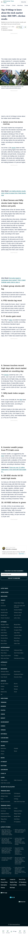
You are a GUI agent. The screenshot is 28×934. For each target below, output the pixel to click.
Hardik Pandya (4, 612)
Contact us (12, 879)
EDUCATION (4, 669)
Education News (18, 677)
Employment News (18, 674)
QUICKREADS (4, 769)
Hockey (2, 751)
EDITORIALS (4, 734)
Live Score (3, 605)
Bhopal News (17, 624)
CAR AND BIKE (4, 737)
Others (2, 753)
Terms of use (22, 879)
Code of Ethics (22, 885)
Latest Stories (5, 827)
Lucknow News (17, 635)
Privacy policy (4, 882)
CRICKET (3, 600)
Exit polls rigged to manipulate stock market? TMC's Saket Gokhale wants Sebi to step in (13, 280)
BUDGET (3, 718)
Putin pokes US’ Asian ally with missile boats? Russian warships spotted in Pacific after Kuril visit (7, 841)
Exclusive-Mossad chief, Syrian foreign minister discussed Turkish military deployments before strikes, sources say (6, 870)
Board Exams (17, 671)
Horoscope (3, 665)
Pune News (16, 640)
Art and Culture (4, 683)
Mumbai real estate (5, 801)
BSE (2, 456)
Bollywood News (5, 650)
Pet (1, 694)
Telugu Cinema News (6, 655)
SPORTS (3, 745)
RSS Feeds (12, 887)
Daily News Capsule (6, 574)
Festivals (16, 686)
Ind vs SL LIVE (17, 615)
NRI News (3, 821)
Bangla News (17, 816)
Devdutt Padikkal (18, 609)
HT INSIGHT (4, 761)
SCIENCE (3, 726)
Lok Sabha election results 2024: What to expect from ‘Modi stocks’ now (13, 193)
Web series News (5, 658)
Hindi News (17, 819)
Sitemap (3, 887)
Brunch (16, 683)
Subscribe (23, 2)
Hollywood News (18, 650)
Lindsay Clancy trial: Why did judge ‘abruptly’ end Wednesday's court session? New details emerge (20, 841)
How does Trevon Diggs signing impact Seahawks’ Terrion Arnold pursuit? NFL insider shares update (7, 832)
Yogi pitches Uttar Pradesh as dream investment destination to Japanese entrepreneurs (19, 851)
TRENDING (3, 702)
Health (2, 689)
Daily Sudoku (4, 780)
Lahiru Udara (17, 618)
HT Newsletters (22, 882)
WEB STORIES (4, 698)
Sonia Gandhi (17, 796)
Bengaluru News (5, 624)
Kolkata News (4, 635)
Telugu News (4, 819)
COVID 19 (3, 773)
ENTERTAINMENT (5, 647)
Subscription (4, 885)
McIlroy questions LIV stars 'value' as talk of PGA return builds (20, 831)
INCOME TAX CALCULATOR (8, 786)
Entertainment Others (19, 658)
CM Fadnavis (17, 793)
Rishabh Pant (4, 615)
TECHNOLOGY (4, 741)
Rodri (2, 799)
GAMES (3, 777)
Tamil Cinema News (18, 653)
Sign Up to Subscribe (14, 578)
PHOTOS (3, 710)
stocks (14, 147)
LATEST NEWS (4, 588)
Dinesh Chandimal (5, 618)
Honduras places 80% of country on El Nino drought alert (7, 859)
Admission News (5, 671)
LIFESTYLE (3, 681)
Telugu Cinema (17, 813)
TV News (16, 655)
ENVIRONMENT (5, 722)
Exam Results (4, 677)
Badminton (3, 748)
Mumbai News (4, 638)
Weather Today (13, 882)
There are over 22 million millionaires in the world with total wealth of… (13, 469)
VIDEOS (3, 714)
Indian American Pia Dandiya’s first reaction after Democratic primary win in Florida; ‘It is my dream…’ (20, 870)
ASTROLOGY (4, 662)
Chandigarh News (5, 627)
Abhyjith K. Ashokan (8, 30)
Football (16, 748)
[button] (2, 2)
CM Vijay (16, 799)
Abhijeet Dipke (4, 796)
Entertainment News (6, 816)
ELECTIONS (4, 765)
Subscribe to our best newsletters (14, 570)
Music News (4, 653)
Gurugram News (18, 630)
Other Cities (17, 643)
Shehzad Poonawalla (6, 793)
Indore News (4, 632)
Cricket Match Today (19, 603)
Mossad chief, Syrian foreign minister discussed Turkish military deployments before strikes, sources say (20, 860)
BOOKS (3, 757)
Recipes (16, 689)
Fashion (2, 686)
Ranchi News (4, 643)
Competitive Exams (5, 674)
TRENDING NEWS (5, 790)
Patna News (4, 640)
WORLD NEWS (4, 592)
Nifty (20, 399)
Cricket (13, 5)
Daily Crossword (18, 780)
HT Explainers (17, 821)
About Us (3, 879)
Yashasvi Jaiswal (18, 612)
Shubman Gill (4, 609)
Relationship (4, 691)
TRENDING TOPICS (5, 805)
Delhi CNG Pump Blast (19, 801)
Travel (15, 691)
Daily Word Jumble (5, 783)
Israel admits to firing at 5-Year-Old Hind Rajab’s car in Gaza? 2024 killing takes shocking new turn (7, 850)
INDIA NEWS (4, 596)
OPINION (3, 730)
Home (2, 5)
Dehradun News (18, 627)
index (10, 320)
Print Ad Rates (13, 885)
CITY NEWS (4, 622)
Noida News (17, 638)
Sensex (6, 375)
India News (20, 5)
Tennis (15, 751)
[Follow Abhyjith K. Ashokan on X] (14, 30)
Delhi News (3, 630)
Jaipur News (17, 632)
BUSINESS (3, 706)
